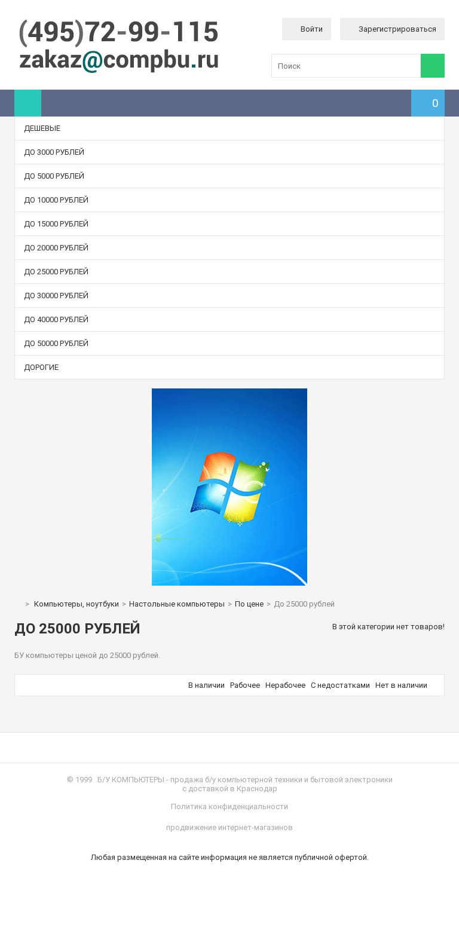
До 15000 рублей (56, 223)
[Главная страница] (17, 603)
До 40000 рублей (56, 319)
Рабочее (245, 685)
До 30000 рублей (56, 295)
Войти (312, 29)
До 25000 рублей (56, 271)
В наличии (206, 685)
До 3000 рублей (54, 152)
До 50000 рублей (56, 343)
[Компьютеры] (119, 72)
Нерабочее (285, 685)
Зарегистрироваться (397, 29)
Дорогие (41, 367)
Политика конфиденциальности (229, 806)
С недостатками (340, 685)
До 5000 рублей (54, 176)
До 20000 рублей (56, 247)
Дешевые (42, 128)
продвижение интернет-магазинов (229, 827)
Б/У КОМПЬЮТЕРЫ (130, 779)
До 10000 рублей (56, 199)
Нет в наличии (401, 685)
